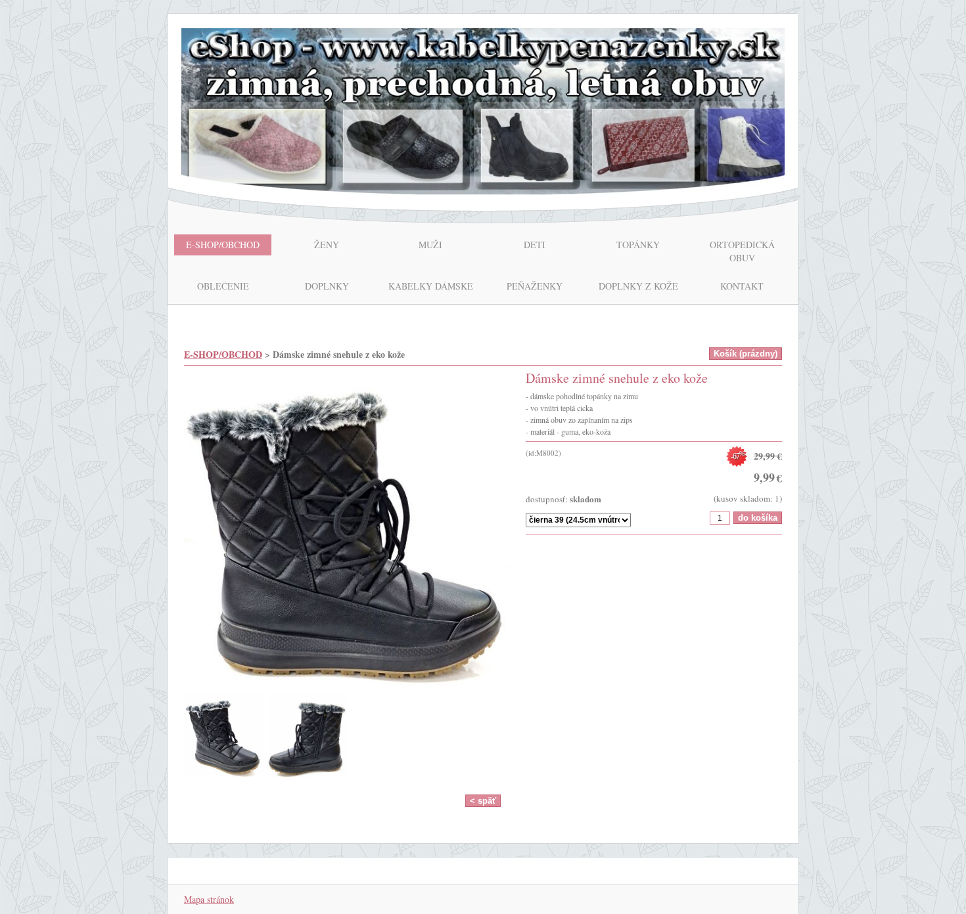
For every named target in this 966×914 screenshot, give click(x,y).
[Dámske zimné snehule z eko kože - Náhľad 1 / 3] (348, 531)
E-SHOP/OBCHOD (223, 354)
